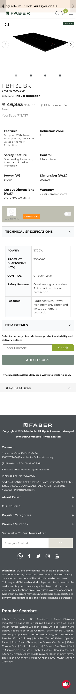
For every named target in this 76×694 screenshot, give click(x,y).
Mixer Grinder (39, 657)
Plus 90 (38, 638)
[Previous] (5, 44)
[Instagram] (47, 556)
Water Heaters (43, 650)
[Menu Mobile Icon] (71, 13)
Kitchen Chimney (13, 619)
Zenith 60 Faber (29, 626)
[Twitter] (38, 556)
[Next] (70, 44)
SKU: (5, 90)
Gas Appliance (39, 619)
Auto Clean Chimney (24, 642)
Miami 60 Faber (50, 626)
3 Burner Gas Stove (55, 646)
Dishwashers (54, 630)
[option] (38, 44)
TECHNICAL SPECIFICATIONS (29, 231)
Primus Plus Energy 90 (44, 634)
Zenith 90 (66, 626)
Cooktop (27, 650)
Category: (8, 95)
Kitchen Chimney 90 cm (16, 653)
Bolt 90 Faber (10, 630)
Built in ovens (40, 653)
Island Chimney (18, 657)
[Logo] (18, 12)
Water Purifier (10, 626)
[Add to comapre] (7, 24)
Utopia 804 (20, 634)
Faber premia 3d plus (59, 622)
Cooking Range (63, 650)
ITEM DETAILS (16, 325)
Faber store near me (30, 622)
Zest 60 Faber (53, 638)
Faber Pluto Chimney (32, 630)
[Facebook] (29, 556)
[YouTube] (56, 556)
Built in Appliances (31, 646)
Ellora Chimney (22, 638)
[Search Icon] (57, 13)
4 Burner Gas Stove (52, 642)
